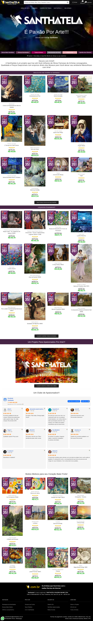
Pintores (34, 8)
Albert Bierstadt (11, 307)
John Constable (81, 308)
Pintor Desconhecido (35, 275)
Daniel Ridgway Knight (81, 95)
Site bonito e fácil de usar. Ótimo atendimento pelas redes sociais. (33, 437)
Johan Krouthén (12, 537)
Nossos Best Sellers (7, 607)
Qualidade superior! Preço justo (10, 436)
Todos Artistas (39, 52)
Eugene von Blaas (81, 284)
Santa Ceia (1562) (58, 132)
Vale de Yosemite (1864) (58, 309)
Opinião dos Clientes (85, 52)
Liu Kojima (12, 565)
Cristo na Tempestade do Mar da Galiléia (12, 106)
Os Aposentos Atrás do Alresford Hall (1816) (81, 310)
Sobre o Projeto (74, 604)
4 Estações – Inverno (80, 497)
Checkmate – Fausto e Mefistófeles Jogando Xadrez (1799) (34, 233)
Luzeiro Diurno (12, 268)
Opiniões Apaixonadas (54, 607)
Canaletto (58, 522)
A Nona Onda (80, 522)
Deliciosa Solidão (35, 190)
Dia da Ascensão (57, 523)
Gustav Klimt (35, 570)
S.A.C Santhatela (29, 609)
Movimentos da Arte (54, 52)
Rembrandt (11, 104)
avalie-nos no (85, 401)
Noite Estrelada (58, 96)
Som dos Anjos (35, 149)
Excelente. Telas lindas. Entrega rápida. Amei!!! (35, 416)
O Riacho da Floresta (12, 539)
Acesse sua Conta (30, 604)
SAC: (12, 616)
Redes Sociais (51, 609)
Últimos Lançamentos (8, 609)
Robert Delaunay (12, 495)
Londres (35, 523)
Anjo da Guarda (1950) (35, 277)
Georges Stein (35, 521)
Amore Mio (12, 567)
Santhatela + (58, 8)
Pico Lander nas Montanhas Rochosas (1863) (11, 309)
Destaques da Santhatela (9, 604)
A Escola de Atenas (58, 174)
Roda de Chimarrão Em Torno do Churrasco (58, 229)
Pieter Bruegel (80, 495)
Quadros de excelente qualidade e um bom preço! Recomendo (80, 437)
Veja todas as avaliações (74, 401)
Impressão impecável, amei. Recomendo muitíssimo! (77, 416)
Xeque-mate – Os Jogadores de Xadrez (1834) (11, 232)
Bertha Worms (35, 322)
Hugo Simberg (58, 263)
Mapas (80, 565)
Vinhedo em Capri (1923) (58, 497)
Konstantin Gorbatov (58, 495)
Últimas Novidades (23, 52)
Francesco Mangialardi (57, 569)
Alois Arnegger (81, 174)
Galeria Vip (70, 52)
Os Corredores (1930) (12, 497)
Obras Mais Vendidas (8, 52)
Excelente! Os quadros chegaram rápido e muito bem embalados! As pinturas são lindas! (56, 438)
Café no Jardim (81, 97)
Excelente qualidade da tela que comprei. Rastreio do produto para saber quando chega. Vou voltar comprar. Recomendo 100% (11, 418)
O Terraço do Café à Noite (12, 145)
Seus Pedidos (28, 607)
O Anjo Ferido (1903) (58, 264)
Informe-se (73, 607)
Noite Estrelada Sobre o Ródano (11, 177)
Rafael (58, 173)
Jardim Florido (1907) (35, 571)
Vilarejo (58, 571)
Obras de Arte (25, 8)
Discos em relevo (35, 493)
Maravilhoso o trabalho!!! (9, 457)
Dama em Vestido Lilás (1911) (81, 286)
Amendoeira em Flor (34, 96)
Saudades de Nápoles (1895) (35, 323)
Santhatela (11, 400)
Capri (81, 175)
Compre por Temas (45, 8)
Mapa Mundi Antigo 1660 (80, 567)
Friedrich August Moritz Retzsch (11, 230)
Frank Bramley (34, 188)
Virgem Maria (81, 145)
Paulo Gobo (58, 227)
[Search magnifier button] (67, 2)
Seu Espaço (67, 8)
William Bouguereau (35, 147)
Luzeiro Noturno (81, 235)
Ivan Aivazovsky (80, 521)
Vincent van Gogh (35, 94)
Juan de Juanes (58, 131)
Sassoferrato (81, 144)
